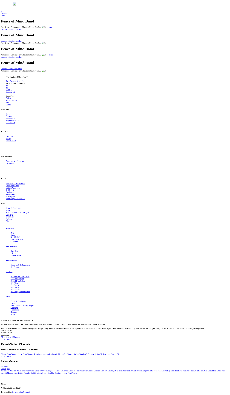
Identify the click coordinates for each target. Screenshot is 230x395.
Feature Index (11, 141)
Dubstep (125, 371)
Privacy (9, 210)
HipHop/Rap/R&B (80, 354)
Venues (8, 105)
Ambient (13, 371)
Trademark (10, 217)
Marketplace (10, 196)
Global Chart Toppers (9, 354)
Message (9, 90)
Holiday (177, 371)
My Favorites (105, 354)
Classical (97, 371)
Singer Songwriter (44, 373)
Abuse (8, 221)
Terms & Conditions (13, 208)
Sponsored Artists (12, 186)
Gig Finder (10, 163)
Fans (7, 102)
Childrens (64, 371)
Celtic (58, 371)
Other (219, 371)
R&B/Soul (9, 373)
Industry (11, 100)
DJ (115, 371)
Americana (21, 371)
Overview (9, 136)
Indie (188, 371)
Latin (210, 371)
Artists (8, 98)
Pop (223, 371)
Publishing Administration (15, 199)
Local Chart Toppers (25, 354)
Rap (15, 373)
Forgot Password (12, 120)
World (74, 373)
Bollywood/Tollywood (46, 371)
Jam (202, 371)
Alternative (5, 371)
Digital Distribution (13, 188)
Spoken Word (66, 373)
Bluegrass (29, 371)
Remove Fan (17, 29)
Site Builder (10, 194)
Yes (7, 85)
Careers (9, 116)
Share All (9, 337)
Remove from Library (18, 81)
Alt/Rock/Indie (52, 354)
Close (3, 15)
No (7, 88)
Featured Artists (94, 354)
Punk (3, 373)
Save (7, 81)
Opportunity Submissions (15, 161)
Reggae (20, 373)
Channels (16, 337)
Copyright (9, 215)
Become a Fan (6, 29)
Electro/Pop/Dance (65, 354)
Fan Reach (10, 192)
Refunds (9, 219)
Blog (7, 114)
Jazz (205, 371)
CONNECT (10, 123)
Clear (3, 337)
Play (8, 369)
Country (111, 371)
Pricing (8, 139)
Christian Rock (74, 371)
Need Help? (10, 118)
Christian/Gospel (86, 371)
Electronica (138, 371)
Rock (26, 373)
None (6, 366)
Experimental (148, 371)
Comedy (104, 371)
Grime (164, 371)
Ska (52, 373)
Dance (119, 371)
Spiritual (58, 373)
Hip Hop (170, 371)
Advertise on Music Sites (15, 184)
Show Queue (6, 339)
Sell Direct (10, 190)
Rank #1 (4, 13)
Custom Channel (117, 354)
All (2, 366)
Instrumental (195, 371)
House (183, 371)
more (51, 27)
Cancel (3, 369)
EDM (131, 371)
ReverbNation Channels (21, 392)
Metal (214, 371)
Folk (155, 371)
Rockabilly (32, 373)
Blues (35, 371)
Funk (159, 371)
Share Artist (10, 92)
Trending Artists (40, 354)
